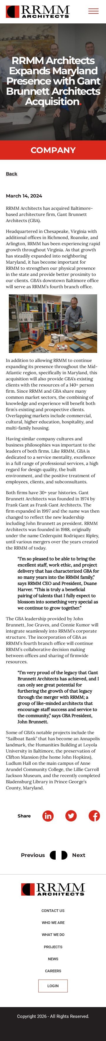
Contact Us (53, 910)
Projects (53, 947)
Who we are (53, 922)
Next (78, 855)
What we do (53, 934)
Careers (53, 971)
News (53, 959)
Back (11, 173)
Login (53, 986)
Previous (33, 855)
